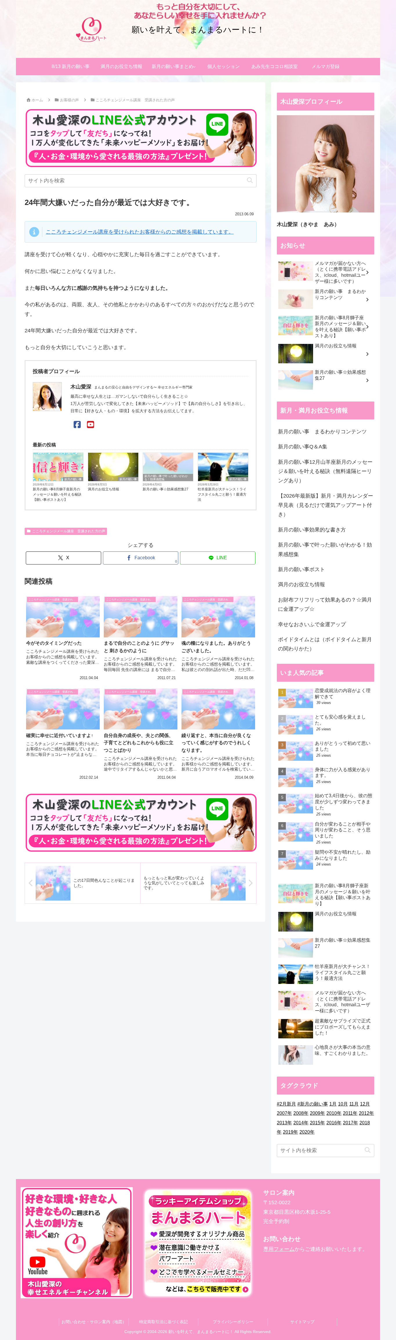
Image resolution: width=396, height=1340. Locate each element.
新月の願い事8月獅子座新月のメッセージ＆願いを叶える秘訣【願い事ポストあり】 (57, 494)
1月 (333, 1103)
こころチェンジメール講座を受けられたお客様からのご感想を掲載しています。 (140, 232)
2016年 (333, 1122)
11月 (354, 1103)
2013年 (284, 1122)
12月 (365, 1103)
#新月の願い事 (312, 1103)
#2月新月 (286, 1103)
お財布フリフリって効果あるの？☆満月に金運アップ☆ (325, 604)
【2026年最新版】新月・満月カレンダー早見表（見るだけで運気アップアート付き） (325, 505)
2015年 (317, 1122)
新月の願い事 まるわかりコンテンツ (322, 432)
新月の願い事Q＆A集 (302, 447)
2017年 (350, 1122)
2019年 (290, 1132)
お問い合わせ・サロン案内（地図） (93, 1321)
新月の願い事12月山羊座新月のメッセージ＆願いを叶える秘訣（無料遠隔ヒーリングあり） (325, 471)
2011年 (350, 1113)
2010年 (333, 1113)
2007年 (284, 1113)
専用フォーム (279, 1249)
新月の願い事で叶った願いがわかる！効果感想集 (166, 477)
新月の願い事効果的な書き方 (312, 530)
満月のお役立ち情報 (103, 489)
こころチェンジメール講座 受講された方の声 (68, 531)
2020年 (307, 1132)
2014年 (300, 1122)
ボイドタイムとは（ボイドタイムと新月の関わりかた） (325, 644)
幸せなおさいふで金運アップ (312, 624)
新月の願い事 (73, 479)
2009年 (317, 1113)
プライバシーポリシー (233, 1321)
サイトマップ (302, 1321)
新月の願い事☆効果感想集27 (165, 489)
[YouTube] (91, 424)
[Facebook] (77, 424)
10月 (343, 1103)
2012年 (366, 1113)
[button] (250, 180)
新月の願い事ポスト (301, 569)
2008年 (300, 1113)
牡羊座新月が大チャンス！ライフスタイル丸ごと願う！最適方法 (222, 494)
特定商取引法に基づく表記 (163, 1321)
